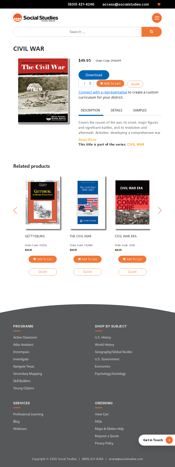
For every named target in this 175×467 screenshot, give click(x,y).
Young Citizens (23, 388)
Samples (140, 110)
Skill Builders (22, 381)
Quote (135, 84)
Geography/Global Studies (113, 352)
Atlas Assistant (23, 345)
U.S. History (103, 337)
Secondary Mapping (27, 374)
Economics (102, 366)
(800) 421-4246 (81, 4)
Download (94, 75)
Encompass (21, 352)
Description (90, 110)
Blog (16, 421)
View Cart (102, 414)
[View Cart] (159, 4)
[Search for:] (78, 32)
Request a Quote (107, 436)
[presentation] (15, 210)
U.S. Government (107, 359)
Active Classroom (25, 337)
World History (104, 345)
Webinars (20, 429)
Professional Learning (28, 414)
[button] (157, 18)
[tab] (90, 111)
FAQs (98, 421)
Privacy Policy (104, 443)
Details (116, 110)
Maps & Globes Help (109, 429)
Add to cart (112, 83)
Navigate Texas (23, 366)
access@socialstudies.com (125, 4)
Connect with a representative (103, 92)
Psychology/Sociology (110, 374)
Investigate (21, 359)
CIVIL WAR (135, 144)
